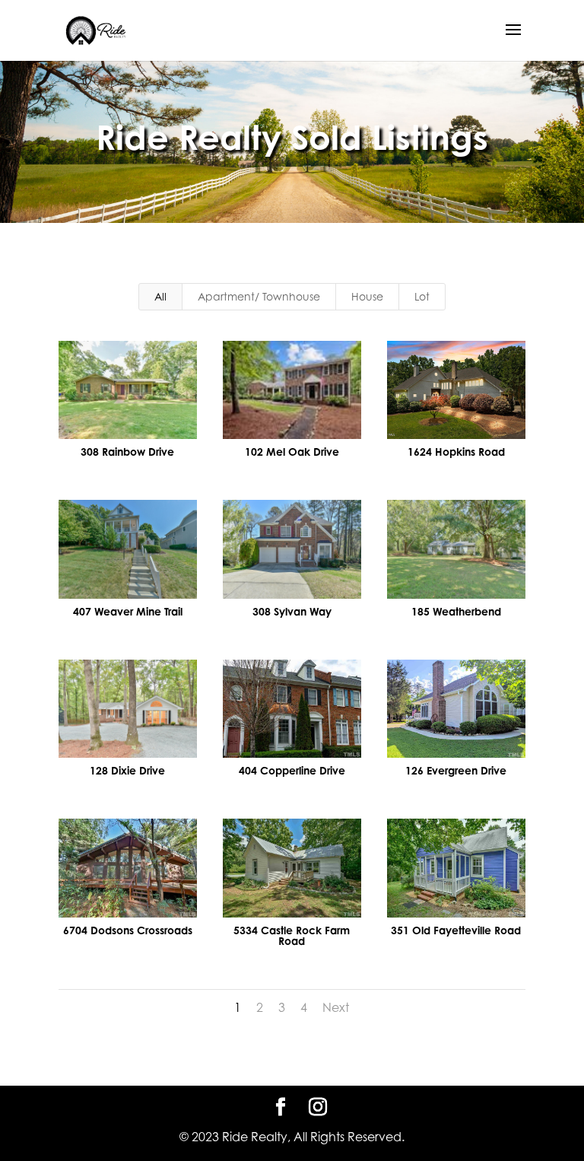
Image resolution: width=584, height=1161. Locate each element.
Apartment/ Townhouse (259, 296)
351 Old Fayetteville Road (456, 930)
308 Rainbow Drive (127, 451)
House (367, 296)
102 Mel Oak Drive (292, 451)
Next (335, 1007)
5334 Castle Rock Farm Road (291, 935)
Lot (422, 296)
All (160, 296)
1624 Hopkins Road (456, 451)
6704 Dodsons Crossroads (127, 930)
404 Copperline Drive (292, 770)
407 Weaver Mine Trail (127, 611)
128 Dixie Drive (127, 770)
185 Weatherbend (456, 611)
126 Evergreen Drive (455, 770)
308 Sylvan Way (292, 611)
